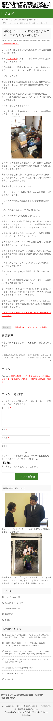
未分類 (7, 620)
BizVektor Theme (31, 712)
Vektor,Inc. (44, 712)
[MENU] (48, 5)
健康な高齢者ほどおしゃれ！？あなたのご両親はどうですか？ (39, 357)
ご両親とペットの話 (12, 609)
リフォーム (36, 327)
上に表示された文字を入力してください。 (20, 466)
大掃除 (44, 327)
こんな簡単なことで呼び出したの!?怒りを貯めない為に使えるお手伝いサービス (26, 661)
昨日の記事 (12, 58)
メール (5, 438)
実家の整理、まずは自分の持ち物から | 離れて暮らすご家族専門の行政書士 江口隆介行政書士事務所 (26, 379)
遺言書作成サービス (12, 679)
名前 (4, 429)
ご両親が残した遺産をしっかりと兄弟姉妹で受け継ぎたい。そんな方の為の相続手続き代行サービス (26, 644)
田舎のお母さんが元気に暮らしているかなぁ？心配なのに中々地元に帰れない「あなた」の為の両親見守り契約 (27, 636)
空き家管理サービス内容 (14, 674)
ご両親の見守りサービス (10, 43)
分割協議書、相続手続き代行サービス (19, 668)
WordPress (18, 712)
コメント (6, 408)
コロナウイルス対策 (12, 597)
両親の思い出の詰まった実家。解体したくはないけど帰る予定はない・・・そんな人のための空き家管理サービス (27, 652)
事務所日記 (9, 614)
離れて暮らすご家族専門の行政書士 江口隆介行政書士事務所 (26, 4)
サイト (4, 446)
